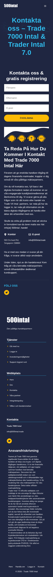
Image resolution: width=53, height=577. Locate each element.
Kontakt (41, 567)
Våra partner (15, 395)
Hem (12, 380)
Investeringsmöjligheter (20, 357)
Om (11, 385)
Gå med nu (14, 346)
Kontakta (13, 390)
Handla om (20, 567)
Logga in (13, 351)
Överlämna (26, 118)
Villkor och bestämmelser (20, 406)
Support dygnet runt (18, 362)
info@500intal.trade (37, 240)
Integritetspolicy (16, 401)
